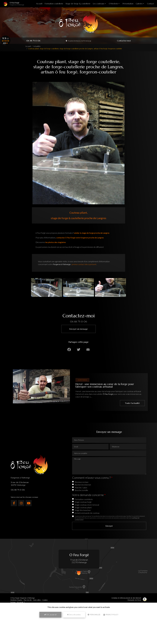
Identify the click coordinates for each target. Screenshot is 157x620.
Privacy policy (111, 615)
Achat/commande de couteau (87, 513)
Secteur (13, 602)
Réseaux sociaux (81, 482)
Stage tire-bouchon (83, 510)
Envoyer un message (78, 329)
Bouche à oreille (81, 490)
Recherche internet (83, 485)
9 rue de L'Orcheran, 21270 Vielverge (79, 41)
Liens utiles (37, 600)
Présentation (128, 3)
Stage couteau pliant (83, 507)
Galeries (139, 3)
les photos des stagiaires (55, 242)
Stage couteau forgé (83, 502)
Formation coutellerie (54, 3)
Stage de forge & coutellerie (78, 3)
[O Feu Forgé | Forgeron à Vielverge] (5, 3)
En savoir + (21, 602)
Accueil (39, 3)
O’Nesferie (113, 3)
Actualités (36, 46)
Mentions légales (16, 600)
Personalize (95, 615)
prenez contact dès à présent (84, 264)
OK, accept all (51, 615)
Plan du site (28, 600)
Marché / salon (81, 487)
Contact (150, 3)
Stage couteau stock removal (87, 505)
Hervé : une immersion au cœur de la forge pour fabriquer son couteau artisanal (104, 385)
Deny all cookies (74, 615)
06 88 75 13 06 (33, 40)
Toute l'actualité (132, 403)
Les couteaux (98, 3)
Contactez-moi (124, 40)
